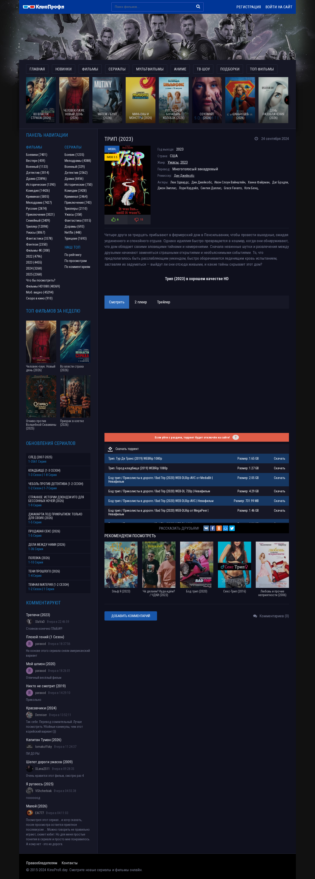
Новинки (63, 69)
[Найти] (198, 6)
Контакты (70, 863)
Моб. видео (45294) (39, 292)
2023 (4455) (34, 262)
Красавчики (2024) (41, 708)
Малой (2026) (36, 806)
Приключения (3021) (40, 214)
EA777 (39, 813)
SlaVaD (40, 622)
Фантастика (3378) (39, 238)
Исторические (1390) (41, 185)
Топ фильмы (262, 69)
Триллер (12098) (37, 226)
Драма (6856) (74, 179)
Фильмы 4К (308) (38, 250)
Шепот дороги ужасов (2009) (49, 762)
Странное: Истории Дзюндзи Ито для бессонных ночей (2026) (56, 499)
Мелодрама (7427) (39, 202)
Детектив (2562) (76, 173)
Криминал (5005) (37, 196)
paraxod (40, 644)
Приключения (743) (78, 202)
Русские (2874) (36, 208)
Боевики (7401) (36, 155)
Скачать (279, 458)
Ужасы (173, 162)
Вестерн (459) (35, 161)
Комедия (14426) (38, 191)
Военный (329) (75, 167)
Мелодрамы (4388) (78, 161)
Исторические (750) (78, 185)
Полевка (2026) (39, 558)
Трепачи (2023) (38, 614)
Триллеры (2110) (76, 208)
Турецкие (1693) (76, 238)
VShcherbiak (43, 791)
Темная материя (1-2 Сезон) (48, 584)
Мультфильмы (150, 69)
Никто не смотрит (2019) (46, 686)
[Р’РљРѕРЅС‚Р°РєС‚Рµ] (206, 528)
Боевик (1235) (74, 155)
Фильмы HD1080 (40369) (43, 286)
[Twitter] (232, 528)
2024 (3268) (34, 268)
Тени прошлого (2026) (44, 571)
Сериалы (117, 69)
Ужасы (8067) (35, 232)
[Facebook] (212, 528)
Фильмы (90, 69)
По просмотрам (76, 261)
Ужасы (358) (73, 214)
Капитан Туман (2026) (43, 739)
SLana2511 (42, 769)
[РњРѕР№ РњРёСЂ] (225, 528)
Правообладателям (41, 863)
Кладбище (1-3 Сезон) (44, 470)
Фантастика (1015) (78, 220)
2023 (184, 162)
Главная (37, 69)
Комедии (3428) (76, 191)
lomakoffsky (43, 746)
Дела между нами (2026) (46, 544)
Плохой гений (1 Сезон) (45, 637)
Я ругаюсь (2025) (39, 784)
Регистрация (248, 7)
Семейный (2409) (38, 220)
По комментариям (77, 267)
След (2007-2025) (40, 457)
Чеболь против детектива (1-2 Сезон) (55, 484)
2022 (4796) (34, 256)
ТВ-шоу (203, 69)
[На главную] (46, 7)
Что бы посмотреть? (40, 280)
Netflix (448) (73, 232)
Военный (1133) (37, 167)
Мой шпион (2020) (40, 663)
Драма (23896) (36, 179)
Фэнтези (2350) (37, 244)
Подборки (230, 69)
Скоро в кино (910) (39, 298)
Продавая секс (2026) (44, 531)
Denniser (41, 715)
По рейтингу (73, 255)
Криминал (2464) (76, 196)
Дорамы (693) (74, 226)
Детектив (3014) (37, 173)
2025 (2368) (34, 274)
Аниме (180, 69)
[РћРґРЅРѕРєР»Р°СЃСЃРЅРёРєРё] (219, 528)
